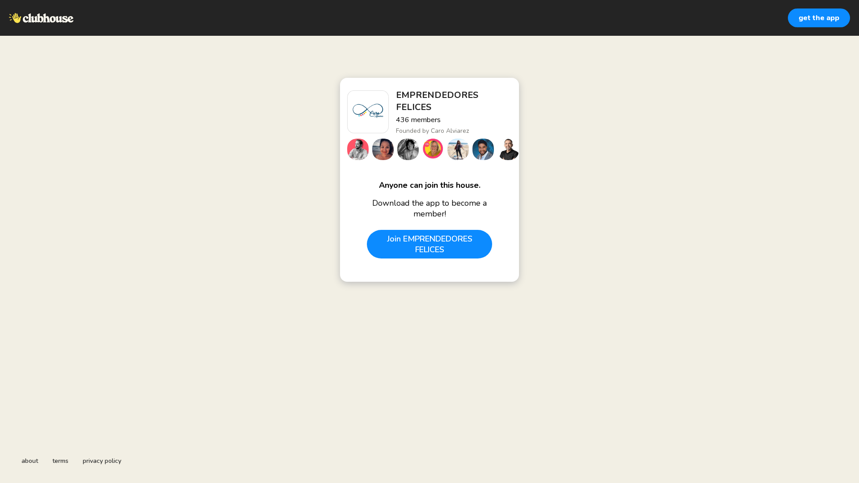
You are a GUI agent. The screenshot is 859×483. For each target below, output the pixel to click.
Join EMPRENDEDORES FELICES (429, 244)
